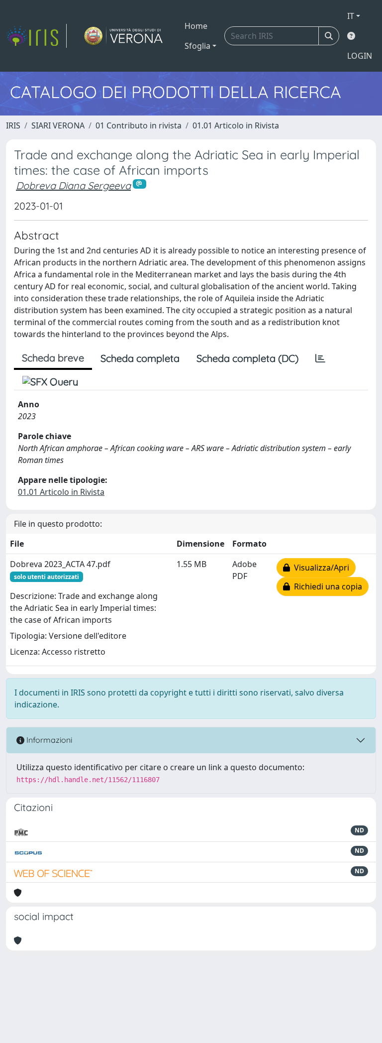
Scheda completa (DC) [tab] (247, 358)
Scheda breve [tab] (53, 357)
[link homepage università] (124, 36)
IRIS (13, 125)
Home (196, 25)
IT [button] (350, 15)
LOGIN (359, 55)
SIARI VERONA (58, 125)
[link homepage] (36, 36)
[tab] (320, 358)
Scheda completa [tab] (140, 358)
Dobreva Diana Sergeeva (73, 185)
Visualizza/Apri (319, 567)
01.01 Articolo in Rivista (235, 125)
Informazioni (48, 740)
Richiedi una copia (326, 586)
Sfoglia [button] (197, 45)
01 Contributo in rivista (139, 125)
